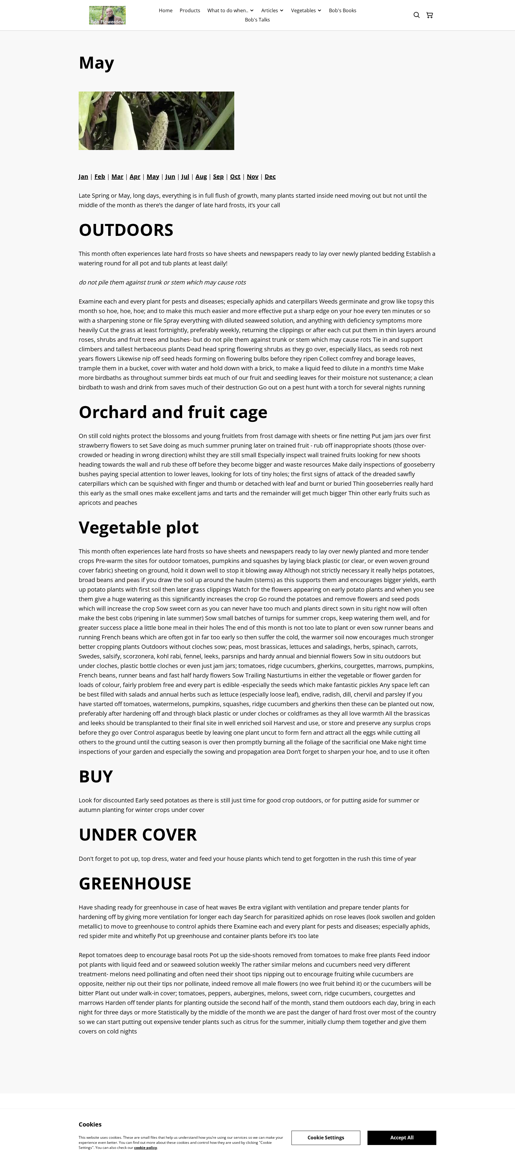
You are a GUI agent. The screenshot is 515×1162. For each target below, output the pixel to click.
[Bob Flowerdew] (107, 15)
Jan (83, 176)
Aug (201, 176)
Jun (170, 176)
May (153, 176)
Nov (252, 176)
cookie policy (145, 1147)
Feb (99, 176)
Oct (235, 176)
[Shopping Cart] (429, 15)
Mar (117, 176)
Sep (218, 176)
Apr (135, 176)
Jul (185, 176)
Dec (270, 176)
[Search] (416, 15)
